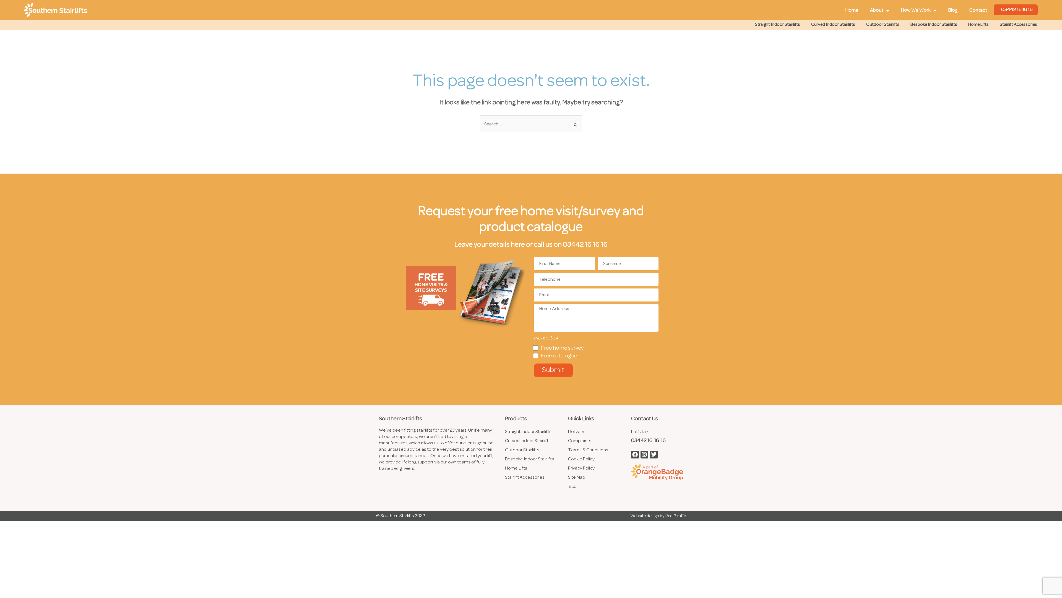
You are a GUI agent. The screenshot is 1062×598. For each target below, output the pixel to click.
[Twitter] (654, 454)
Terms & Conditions (588, 450)
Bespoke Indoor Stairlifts (933, 25)
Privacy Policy (581, 468)
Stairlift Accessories (1018, 25)
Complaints (579, 441)
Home (851, 10)
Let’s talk (640, 432)
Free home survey (562, 348)
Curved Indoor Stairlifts (833, 25)
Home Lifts (978, 25)
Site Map (576, 477)
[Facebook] (635, 454)
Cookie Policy (581, 459)
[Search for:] (531, 124)
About (876, 10)
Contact (978, 10)
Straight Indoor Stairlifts (777, 25)
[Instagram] (644, 454)
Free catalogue (559, 356)
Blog (953, 10)
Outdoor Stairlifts (882, 25)
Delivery (576, 432)
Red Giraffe (675, 516)
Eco (573, 486)
